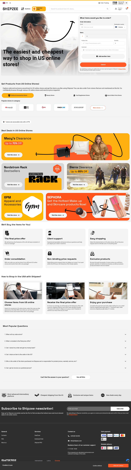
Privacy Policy (122, 69)
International (38, 461)
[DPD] (103, 448)
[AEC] (116, 448)
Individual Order (39, 8)
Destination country (119, 24)
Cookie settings (97, 465)
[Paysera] (110, 435)
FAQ (2, 439)
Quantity (116, 40)
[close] (128, 461)
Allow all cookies (118, 465)
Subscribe (120, 409)
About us (4, 442)
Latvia (49, 461)
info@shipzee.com (76, 441)
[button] (5, 3)
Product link (84, 40)
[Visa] (103, 435)
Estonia (57, 461)
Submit (103, 64)
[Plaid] (103, 439)
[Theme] (10, 3)
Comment (84, 47)
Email (81, 24)
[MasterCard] (122, 435)
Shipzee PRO (38, 442)
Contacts (4, 435)
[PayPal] (116, 435)
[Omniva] (110, 448)
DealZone (27, 9)
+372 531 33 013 (75, 436)
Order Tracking (105, 3)
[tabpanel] (103, 49)
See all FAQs (81, 377)
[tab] (18, 95)
